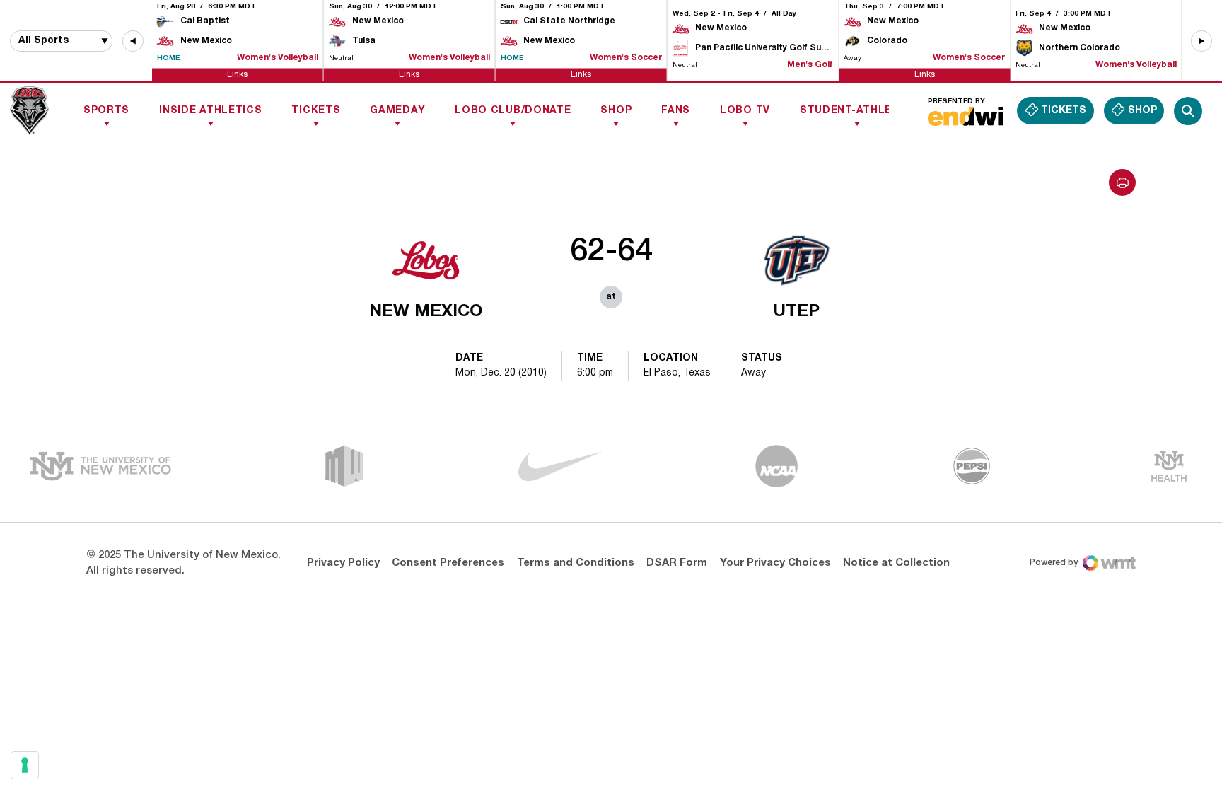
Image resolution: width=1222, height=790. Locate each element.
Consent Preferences (448, 563)
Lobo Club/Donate (513, 110)
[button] (133, 41)
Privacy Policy (343, 563)
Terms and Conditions (575, 563)
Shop (616, 110)
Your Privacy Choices (775, 563)
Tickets (315, 110)
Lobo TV (745, 110)
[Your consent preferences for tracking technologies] (24, 765)
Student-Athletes (857, 110)
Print (1122, 182)
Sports (106, 110)
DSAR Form (676, 563)
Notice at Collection (896, 563)
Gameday (397, 110)
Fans (675, 110)
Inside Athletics (210, 110)
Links (237, 74)
